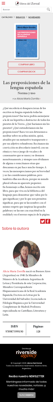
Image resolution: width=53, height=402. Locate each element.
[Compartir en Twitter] (42, 221)
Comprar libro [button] (26, 64)
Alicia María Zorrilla (28, 98)
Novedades (34, 17)
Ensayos (20, 17)
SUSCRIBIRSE (26, 395)
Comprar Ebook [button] (26, 71)
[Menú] (3, 3)
